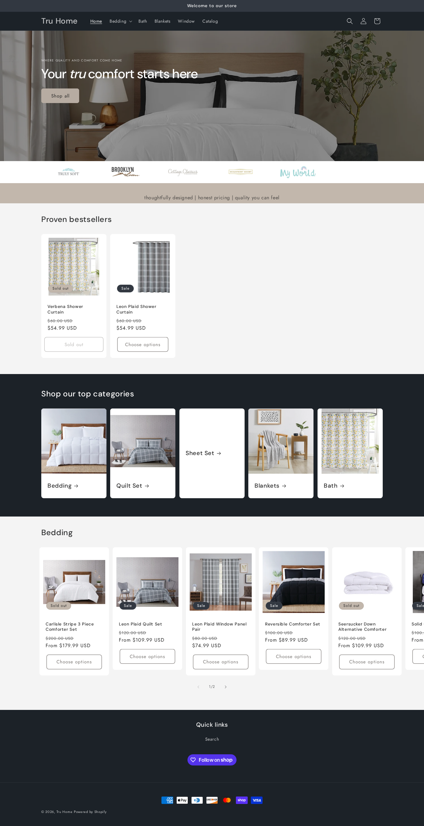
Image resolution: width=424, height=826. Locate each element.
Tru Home (64, 811)
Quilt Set (129, 486)
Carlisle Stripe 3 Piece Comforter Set (70, 626)
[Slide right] (225, 687)
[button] (120, 21)
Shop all (60, 96)
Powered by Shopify (90, 811)
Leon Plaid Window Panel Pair (219, 626)
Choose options (143, 344)
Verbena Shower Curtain (65, 309)
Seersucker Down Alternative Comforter (362, 626)
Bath (331, 486)
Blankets (267, 486)
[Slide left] (198, 687)
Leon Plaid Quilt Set (140, 624)
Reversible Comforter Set (292, 624)
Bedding (59, 486)
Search (212, 739)
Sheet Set (200, 453)
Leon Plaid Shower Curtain (136, 309)
